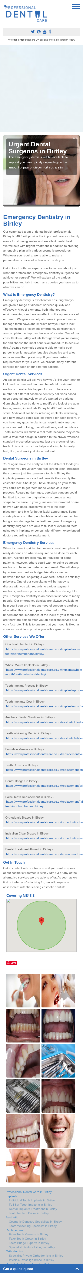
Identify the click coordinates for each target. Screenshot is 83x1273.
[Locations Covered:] (5, 6)
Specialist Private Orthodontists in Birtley (36, 1255)
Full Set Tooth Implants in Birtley (30, 1204)
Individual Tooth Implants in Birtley (32, 1200)
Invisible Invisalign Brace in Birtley (31, 1260)
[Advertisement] (41, 88)
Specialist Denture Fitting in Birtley (32, 1247)
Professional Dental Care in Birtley (29, 1192)
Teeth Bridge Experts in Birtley (29, 1243)
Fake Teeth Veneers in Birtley (28, 1234)
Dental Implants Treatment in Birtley (33, 1209)
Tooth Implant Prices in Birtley (29, 1213)
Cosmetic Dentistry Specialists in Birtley (35, 1221)
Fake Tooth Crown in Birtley (27, 1238)
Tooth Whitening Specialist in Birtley (33, 1226)
